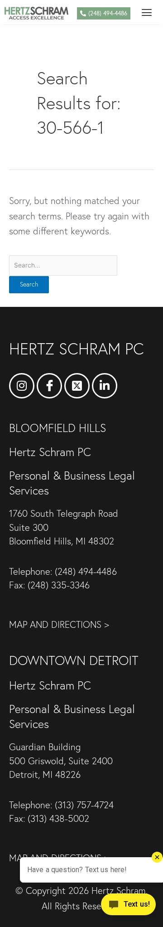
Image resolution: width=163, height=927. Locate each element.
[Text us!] (128, 907)
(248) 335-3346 (59, 585)
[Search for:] (63, 264)
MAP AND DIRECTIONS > (59, 624)
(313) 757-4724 (84, 805)
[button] (146, 12)
